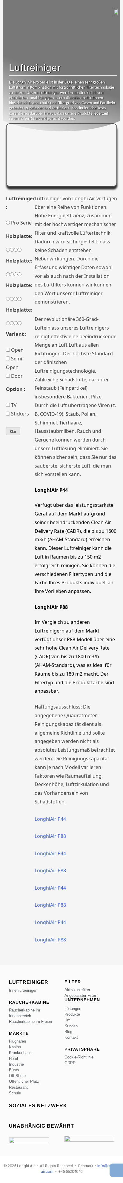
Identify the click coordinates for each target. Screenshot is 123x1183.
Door (16, 376)
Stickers (19, 413)
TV (13, 405)
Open (17, 350)
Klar (13, 431)
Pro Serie (21, 222)
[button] (6, 10)
